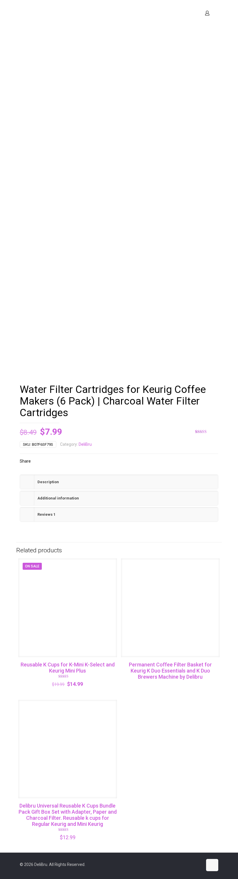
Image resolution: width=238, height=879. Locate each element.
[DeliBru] (69, 13)
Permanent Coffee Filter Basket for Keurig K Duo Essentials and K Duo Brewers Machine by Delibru (170, 671)
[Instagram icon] (192, 864)
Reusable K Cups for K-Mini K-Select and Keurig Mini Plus (68, 668)
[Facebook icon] (180, 864)
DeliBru (85, 444)
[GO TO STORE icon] (198, 864)
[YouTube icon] (186, 864)
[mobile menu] (187, 13)
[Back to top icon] (212, 865)
